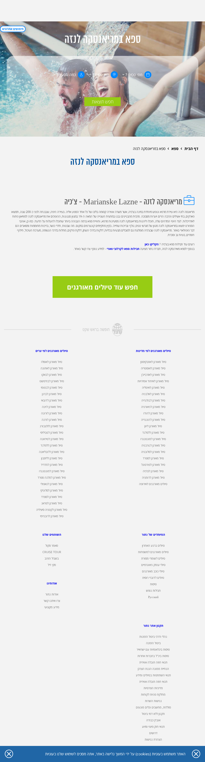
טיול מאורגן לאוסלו (51, 362)
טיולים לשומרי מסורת (153, 558)
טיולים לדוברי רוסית (153, 578)
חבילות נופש (153, 590)
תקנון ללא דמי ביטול (153, 714)
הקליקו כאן (152, 244)
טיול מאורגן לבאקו (51, 375)
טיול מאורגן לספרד (153, 458)
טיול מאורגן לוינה (51, 407)
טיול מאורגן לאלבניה (153, 394)
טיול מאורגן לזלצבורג (52, 426)
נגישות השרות (153, 701)
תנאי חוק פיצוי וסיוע (153, 727)
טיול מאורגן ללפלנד (153, 432)
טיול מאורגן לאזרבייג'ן (153, 375)
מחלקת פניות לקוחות (153, 694)
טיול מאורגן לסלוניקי (51, 490)
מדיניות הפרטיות (153, 688)
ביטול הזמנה (153, 643)
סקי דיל (52, 565)
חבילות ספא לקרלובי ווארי (123, 249)
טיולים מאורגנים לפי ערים (52, 351)
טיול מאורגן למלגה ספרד (52, 477)
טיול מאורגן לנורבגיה (153, 445)
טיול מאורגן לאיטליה (153, 387)
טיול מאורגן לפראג (51, 503)
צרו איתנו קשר (52, 601)
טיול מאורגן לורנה (52, 420)
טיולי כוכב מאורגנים (153, 571)
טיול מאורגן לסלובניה (153, 452)
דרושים (153, 733)
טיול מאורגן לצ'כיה (153, 471)
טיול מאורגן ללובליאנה (51, 452)
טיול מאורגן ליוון (153, 426)
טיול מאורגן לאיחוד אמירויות (153, 381)
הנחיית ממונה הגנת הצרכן (153, 669)
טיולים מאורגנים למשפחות (153, 552)
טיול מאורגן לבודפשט (52, 381)
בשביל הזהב (52, 558)
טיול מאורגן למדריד (52, 465)
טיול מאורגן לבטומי (51, 387)
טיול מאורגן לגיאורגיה (153, 407)
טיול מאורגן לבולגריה (153, 400)
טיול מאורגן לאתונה (52, 368)
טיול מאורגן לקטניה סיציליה (51, 510)
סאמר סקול (51, 545)
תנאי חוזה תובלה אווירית (153, 662)
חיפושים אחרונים (12, 29)
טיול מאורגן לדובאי (51, 400)
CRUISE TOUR (51, 552)
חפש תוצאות (102, 102)
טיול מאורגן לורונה (51, 413)
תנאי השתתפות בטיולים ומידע (153, 675)
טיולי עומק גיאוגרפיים (153, 565)
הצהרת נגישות (153, 739)
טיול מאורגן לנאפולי (52, 484)
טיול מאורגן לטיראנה (52, 439)
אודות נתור (51, 594)
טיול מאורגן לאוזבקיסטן (153, 362)
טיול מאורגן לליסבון (51, 458)
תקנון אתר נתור (153, 626)
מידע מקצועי (51, 607)
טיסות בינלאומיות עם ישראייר (153, 649)
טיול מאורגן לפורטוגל (153, 465)
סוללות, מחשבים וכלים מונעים (153, 707)
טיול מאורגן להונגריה (153, 420)
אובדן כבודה (153, 720)
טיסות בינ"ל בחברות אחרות (153, 656)
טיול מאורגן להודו (153, 413)
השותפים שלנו (51, 534)
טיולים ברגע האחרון (153, 545)
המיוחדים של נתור (153, 534)
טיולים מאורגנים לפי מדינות (153, 351)
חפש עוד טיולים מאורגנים (102, 287)
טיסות (153, 584)
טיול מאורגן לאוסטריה (153, 368)
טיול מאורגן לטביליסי (51, 432)
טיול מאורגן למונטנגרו (153, 439)
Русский (153, 597)
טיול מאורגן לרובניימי (52, 516)
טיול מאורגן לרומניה (153, 477)
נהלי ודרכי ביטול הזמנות (153, 637)
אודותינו (52, 583)
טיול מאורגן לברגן (52, 394)
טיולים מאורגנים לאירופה (153, 484)
